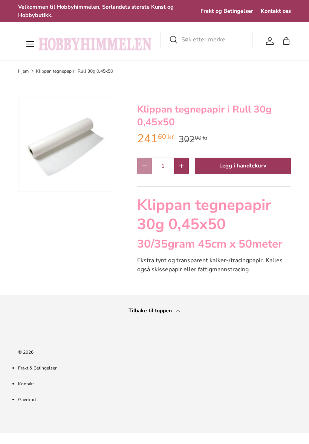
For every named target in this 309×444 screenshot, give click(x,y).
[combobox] (206, 39)
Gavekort (27, 400)
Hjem (23, 71)
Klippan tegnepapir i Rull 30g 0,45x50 (74, 71)
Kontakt (26, 384)
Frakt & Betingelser (37, 368)
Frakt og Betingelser (226, 11)
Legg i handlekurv (242, 165)
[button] (286, 41)
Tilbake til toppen (150, 310)
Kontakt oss (276, 11)
